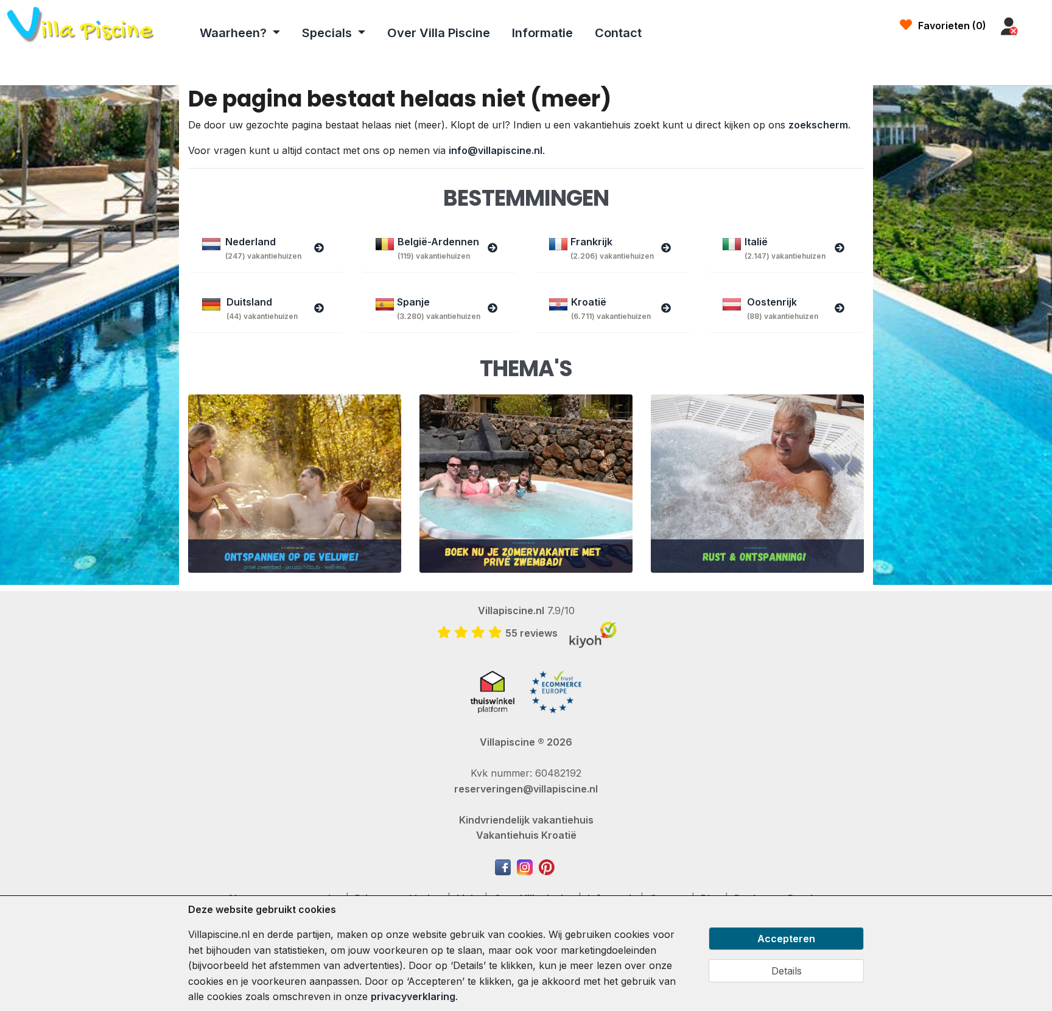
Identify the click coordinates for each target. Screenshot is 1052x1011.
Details (786, 971)
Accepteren (786, 938)
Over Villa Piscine (438, 33)
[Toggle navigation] (1038, 27)
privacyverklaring (413, 996)
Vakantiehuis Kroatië (526, 835)
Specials (328, 33)
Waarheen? (235, 33)
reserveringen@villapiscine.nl (526, 789)
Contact (618, 33)
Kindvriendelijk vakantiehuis (526, 820)
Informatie (542, 33)
